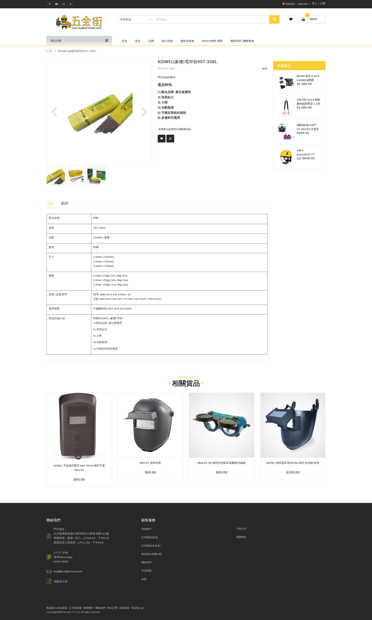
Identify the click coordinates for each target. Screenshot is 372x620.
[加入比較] (170, 138)
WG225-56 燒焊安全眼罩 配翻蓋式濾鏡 (221, 462)
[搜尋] (274, 19)
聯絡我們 (146, 562)
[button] (54, 112)
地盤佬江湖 (60, 581)
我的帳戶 (146, 529)
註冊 (323, 3)
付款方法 (241, 528)
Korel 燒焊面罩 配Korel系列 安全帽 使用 (292, 462)
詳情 (49, 203)
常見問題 (146, 570)
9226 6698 (61, 561)
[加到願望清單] (161, 138)
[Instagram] (63, 4)
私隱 (143, 579)
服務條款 (241, 536)
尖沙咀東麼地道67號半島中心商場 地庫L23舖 (81, 533)
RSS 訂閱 (112, 607)
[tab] (49, 203)
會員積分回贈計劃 (151, 554)
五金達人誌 (137, 607)
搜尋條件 (89, 607)
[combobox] (211, 19)
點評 (64, 203)
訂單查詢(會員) (149, 537)
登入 (314, 3)
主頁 (49, 51)
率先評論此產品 (166, 77)
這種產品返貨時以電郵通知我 (174, 129)
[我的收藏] (291, 19)
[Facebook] (49, 4)
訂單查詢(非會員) (151, 545)
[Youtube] (56, 4)
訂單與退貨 (75, 607)
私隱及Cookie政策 (56, 607)
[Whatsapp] (70, 4)
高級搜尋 (124, 607)
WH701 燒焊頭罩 (150, 462)
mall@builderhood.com (68, 571)
